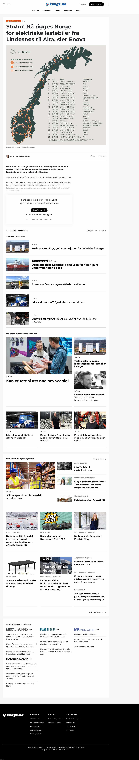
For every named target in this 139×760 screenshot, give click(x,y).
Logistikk (68, 11)
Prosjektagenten (36, 730)
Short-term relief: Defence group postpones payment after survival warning (20, 676)
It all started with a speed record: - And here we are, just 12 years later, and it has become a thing (22, 666)
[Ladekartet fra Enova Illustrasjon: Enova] (56, 95)
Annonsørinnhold (54, 722)
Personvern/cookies (55, 719)
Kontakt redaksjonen (73, 719)
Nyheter (35, 11)
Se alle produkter (36, 734)
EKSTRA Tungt (14, 21)
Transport (47, 11)
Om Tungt (70, 730)
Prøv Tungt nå (39, 210)
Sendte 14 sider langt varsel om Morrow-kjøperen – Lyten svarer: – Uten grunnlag (19, 636)
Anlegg (57, 11)
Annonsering (34, 726)
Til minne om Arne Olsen (84, 647)
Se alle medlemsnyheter (97, 612)
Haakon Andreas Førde (21, 156)
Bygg (78, 11)
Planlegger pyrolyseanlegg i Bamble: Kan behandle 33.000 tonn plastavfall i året (55, 651)
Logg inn (48, 215)
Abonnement (35, 719)
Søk (9, 4)
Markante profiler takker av (85, 634)
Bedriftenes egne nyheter (20, 458)
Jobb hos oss (71, 726)
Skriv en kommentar (97, 230)
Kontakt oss (70, 722)
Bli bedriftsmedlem (37, 722)
